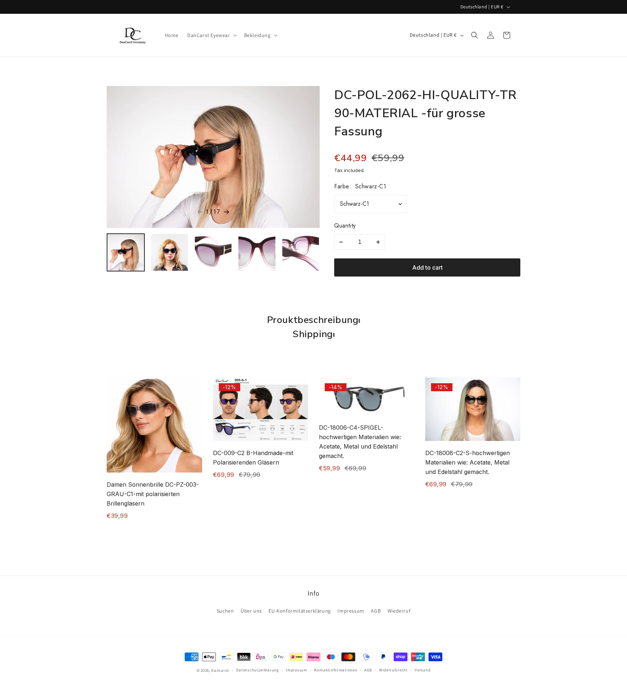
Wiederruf (399, 611)
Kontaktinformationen (335, 669)
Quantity (345, 225)
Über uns (251, 611)
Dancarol (220, 670)
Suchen (225, 611)
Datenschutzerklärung (257, 669)
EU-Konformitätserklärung (300, 611)
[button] (211, 35)
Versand (422, 669)
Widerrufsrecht (393, 669)
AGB (376, 611)
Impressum (350, 611)
